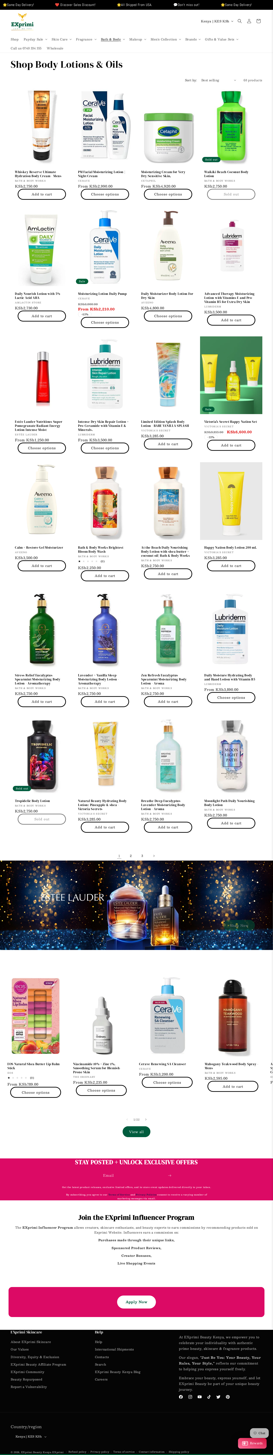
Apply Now (136, 1302)
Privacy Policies (146, 1194)
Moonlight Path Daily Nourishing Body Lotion (229, 803)
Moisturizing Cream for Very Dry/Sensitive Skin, (163, 174)
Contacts (102, 1356)
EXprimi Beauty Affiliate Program (38, 1364)
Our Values (20, 1349)
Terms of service (124, 1452)
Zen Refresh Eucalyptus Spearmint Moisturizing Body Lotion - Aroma (164, 679)
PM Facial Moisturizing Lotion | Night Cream (101, 174)
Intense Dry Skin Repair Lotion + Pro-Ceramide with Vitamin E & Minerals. (103, 426)
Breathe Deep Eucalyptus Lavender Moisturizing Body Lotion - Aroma (163, 805)
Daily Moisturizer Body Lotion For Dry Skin (167, 296)
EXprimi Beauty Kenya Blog (118, 1371)
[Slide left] (127, 1119)
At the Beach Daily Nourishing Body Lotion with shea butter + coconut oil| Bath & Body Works (165, 552)
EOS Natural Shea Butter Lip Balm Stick (33, 1066)
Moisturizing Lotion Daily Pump (102, 294)
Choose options (105, 194)
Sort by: (191, 80)
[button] (35, 39)
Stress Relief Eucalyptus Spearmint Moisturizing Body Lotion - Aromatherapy (38, 679)
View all (136, 1131)
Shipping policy (179, 1452)
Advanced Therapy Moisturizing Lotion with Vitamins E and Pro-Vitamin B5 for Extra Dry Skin (229, 298)
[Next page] (153, 856)
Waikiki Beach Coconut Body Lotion (226, 174)
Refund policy (77, 1452)
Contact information (152, 1452)
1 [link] (119, 855)
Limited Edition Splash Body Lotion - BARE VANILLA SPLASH (165, 424)
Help (98, 1341)
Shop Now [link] (239, 925)
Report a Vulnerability (29, 1386)
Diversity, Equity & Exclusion (35, 1356)
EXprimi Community (27, 1371)
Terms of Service (119, 1194)
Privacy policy (99, 1452)
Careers (101, 1379)
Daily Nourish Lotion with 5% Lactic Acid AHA (37, 296)
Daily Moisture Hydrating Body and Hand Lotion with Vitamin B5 (229, 677)
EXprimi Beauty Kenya (36, 1452)
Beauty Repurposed (26, 1379)
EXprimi (58, 1452)
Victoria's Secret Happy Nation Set (230, 422)
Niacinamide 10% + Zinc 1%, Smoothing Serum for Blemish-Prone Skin (97, 1068)
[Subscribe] (169, 1175)
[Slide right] (146, 1119)
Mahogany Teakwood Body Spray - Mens (231, 1066)
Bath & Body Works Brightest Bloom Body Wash (100, 550)
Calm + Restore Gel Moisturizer (39, 548)
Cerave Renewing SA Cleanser (162, 1064)
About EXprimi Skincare (31, 1341)
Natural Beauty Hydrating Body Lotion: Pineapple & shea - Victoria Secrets (102, 805)
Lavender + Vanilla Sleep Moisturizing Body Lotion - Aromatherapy (98, 679)
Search (100, 1364)
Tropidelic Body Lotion (32, 801)
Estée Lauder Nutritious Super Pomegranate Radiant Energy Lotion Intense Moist (38, 426)
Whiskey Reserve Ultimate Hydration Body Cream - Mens (38, 174)
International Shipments (114, 1349)
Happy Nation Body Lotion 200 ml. (230, 548)
